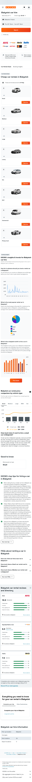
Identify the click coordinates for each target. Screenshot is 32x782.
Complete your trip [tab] (8, 704)
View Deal (25, 102)
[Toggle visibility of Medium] (13, 331)
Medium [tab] (10, 403)
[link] (16, 381)
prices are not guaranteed (8, 766)
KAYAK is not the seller (8, 771)
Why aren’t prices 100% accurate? (12, 777)
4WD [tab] (22, 403)
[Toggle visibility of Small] (13, 327)
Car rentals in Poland (11, 754)
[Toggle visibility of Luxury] (13, 336)
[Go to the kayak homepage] (11, 7)
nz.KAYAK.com (7, 752)
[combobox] (6, 15)
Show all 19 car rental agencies (9, 686)
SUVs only (5, 34)
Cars (13, 752)
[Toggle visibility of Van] (12, 333)
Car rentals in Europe (21, 752)
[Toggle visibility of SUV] (13, 329)
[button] (3, 7)
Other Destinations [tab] (22, 704)
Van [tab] (27, 403)
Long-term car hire (9, 714)
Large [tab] (16, 403)
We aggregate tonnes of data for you (13, 774)
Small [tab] (3, 403)
